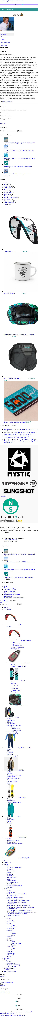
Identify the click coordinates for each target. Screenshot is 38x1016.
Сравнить (7, 969)
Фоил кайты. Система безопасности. (18, 905)
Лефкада (13, 927)
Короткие (10, 754)
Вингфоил (14, 687)
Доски (23, 680)
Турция (9, 951)
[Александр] (7, 32)
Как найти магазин (10, 589)
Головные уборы (12, 780)
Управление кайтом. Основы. (16, 902)
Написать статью (14, 867)
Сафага (13, 933)
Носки (9, 783)
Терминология (12, 892)
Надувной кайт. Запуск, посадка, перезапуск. (21, 912)
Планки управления (17, 647)
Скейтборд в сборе (13, 840)
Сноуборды (11, 800)
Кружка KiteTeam (9, 293)
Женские (10, 752)
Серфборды (14, 688)
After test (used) (12, 732)
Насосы (9, 823)
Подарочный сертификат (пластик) (15, 422)
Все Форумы (11, 963)
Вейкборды (11, 720)
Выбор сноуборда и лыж (15, 897)
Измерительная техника (18, 666)
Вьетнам (11, 922)
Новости (6, 194)
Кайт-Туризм (8, 187)
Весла (9, 821)
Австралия (10, 920)
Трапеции (24, 706)
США (9, 956)
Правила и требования (11, 197)
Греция (9, 923)
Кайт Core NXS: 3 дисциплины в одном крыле (18, 166)
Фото (5, 204)
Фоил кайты (11, 904)
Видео (6, 184)
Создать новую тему (13, 965)
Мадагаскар (11, 953)
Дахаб (13, 935)
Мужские (10, 751)
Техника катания (9, 202)
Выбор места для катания (15, 899)
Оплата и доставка (9, 591)
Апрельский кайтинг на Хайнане (25, 439)
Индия (9, 938)
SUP (5, 182)
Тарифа (13, 945)
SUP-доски (10, 819)
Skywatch (4, 496)
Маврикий (10, 955)
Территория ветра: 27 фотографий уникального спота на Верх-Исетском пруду (20, 433)
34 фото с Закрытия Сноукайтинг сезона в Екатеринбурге (18, 436)
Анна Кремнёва (9, 436)
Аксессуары (15, 649)
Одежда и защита (12, 895)
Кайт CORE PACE (10, 251)
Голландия (10, 928)
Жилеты (10, 722)
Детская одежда (12, 781)
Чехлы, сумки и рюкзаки (15, 843)
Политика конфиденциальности (14, 597)
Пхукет (13, 950)
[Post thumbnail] (6, 141)
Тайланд (10, 946)
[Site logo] (19, 17)
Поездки (6, 196)
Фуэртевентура (16, 943)
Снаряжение (8, 199)
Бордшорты (11, 776)
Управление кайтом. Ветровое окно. (18, 900)
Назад (9, 626)
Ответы (3, 39)
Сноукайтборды (16, 690)
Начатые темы (4, 37)
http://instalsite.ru (8, 101)
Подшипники (11, 842)
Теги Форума (11, 966)
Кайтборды (14, 683)
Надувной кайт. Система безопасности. (19, 910)
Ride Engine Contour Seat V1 (13, 378)
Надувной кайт (12, 908)
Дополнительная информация (9, 1015)
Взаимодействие (5, 42)
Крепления (14, 685)
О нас (5, 586)
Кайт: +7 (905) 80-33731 (10, 539)
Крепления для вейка (14, 725)
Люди (5, 189)
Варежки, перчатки (13, 778)
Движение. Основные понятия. (17, 913)
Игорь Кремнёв (8, 429)
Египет (9, 930)
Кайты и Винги (26, 640)
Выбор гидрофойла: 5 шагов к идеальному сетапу (19, 158)
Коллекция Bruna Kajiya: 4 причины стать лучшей (19, 143)
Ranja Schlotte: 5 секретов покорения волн (17, 174)
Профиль (3, 34)
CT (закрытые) (15, 728)
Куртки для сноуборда (14, 775)
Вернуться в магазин (6, 982)
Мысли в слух (11, 880)
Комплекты (11, 723)
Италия (9, 937)
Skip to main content (17, 1)
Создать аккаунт (5, 992)
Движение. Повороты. (14, 915)
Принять (22, 1015)
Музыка (6, 191)
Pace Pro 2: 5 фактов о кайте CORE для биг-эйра (19, 150)
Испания (10, 940)
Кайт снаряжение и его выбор (16, 894)
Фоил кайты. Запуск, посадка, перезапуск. (20, 907)
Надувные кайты (16, 644)
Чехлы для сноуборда (14, 802)
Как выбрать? (8, 596)
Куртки (9, 773)
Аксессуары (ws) (12, 756)
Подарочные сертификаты (12, 594)
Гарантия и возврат (10, 593)
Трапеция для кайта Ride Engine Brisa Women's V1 (19, 334)
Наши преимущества (10, 588)
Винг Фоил (7, 186)
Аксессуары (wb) (12, 733)
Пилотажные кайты (17, 645)
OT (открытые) (16, 730)
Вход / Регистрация (10, 971)
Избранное (4, 45)
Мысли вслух (8, 192)
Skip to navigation (5, 1)
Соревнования (8, 201)
